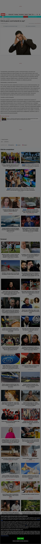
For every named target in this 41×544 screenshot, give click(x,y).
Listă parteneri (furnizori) (5, 535)
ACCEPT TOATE (20, 538)
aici (26, 525)
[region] (20, 529)
